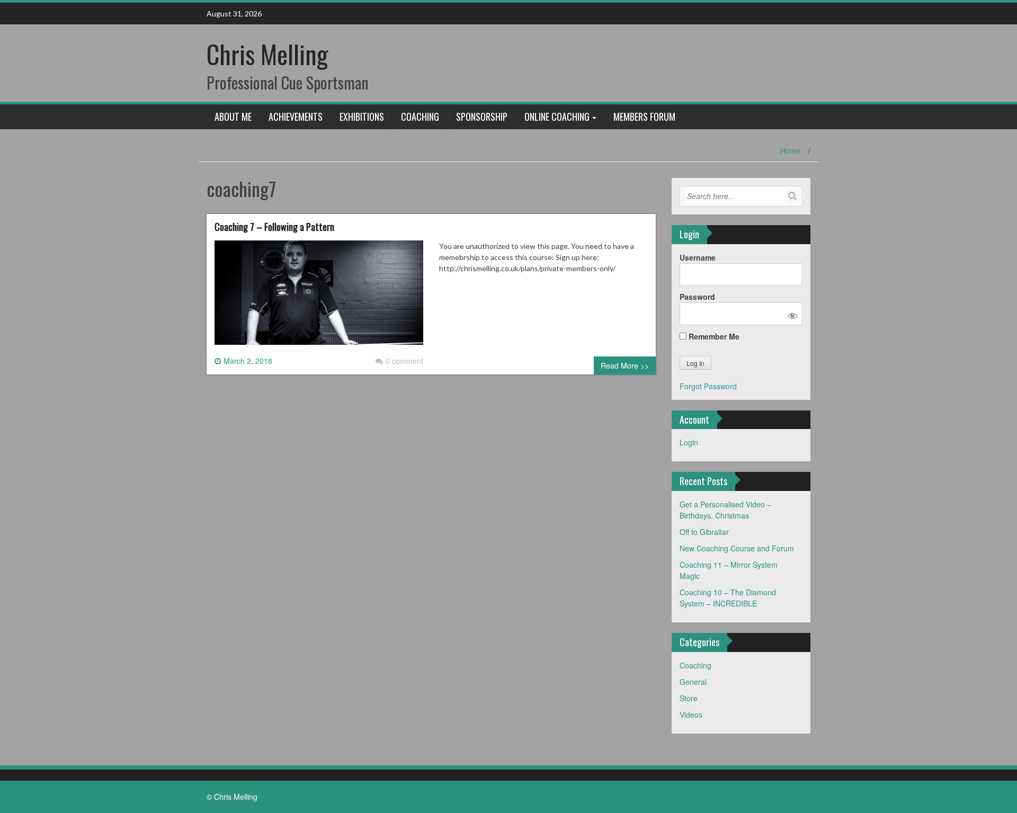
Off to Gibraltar (704, 531)
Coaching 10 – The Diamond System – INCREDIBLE (728, 598)
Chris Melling (267, 54)
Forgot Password (708, 386)
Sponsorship (481, 116)
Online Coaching (557, 116)
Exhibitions (362, 116)
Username (698, 257)
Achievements (296, 116)
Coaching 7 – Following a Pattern (274, 227)
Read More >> (625, 365)
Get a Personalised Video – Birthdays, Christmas (725, 510)
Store (689, 698)
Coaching (420, 116)
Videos (691, 714)
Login (689, 442)
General (693, 681)
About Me (233, 116)
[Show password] (790, 313)
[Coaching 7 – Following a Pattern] (319, 296)
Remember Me (712, 336)
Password (697, 296)
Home (790, 150)
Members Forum (644, 116)
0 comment (404, 360)
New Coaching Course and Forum (737, 548)
